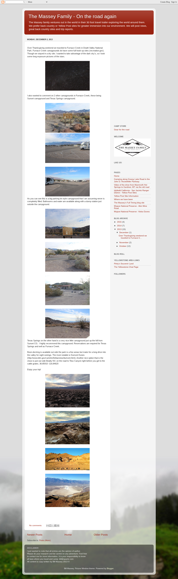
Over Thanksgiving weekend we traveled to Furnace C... (133, 237)
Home (68, 534)
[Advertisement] (132, 79)
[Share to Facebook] (55, 525)
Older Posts (101, 534)
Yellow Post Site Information (126, 196)
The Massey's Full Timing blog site (129, 203)
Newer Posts (34, 534)
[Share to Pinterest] (58, 525)
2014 (119, 226)
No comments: (36, 525)
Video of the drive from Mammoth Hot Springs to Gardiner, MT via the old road (131, 186)
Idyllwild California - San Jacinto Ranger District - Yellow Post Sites (131, 191)
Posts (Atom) (45, 540)
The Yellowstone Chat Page (126, 267)
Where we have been (123, 199)
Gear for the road (121, 130)
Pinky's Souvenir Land (124, 264)
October (123, 246)
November (124, 242)
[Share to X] (52, 525)
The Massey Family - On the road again (72, 16)
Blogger (110, 568)
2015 (119, 222)
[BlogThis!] (50, 525)
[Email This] (47, 525)
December (124, 232)
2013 (119, 229)
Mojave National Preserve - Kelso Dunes (132, 212)
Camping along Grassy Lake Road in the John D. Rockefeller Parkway (132, 180)
